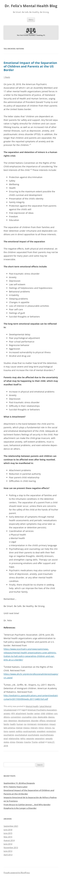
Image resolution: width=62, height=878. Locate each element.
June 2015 (8, 833)
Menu (31, 19)
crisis (34, 717)
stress (12, 742)
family (6, 724)
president (41, 731)
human (20, 724)
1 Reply (7, 77)
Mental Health (32, 706)
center (37, 713)
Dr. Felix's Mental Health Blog (31, 6)
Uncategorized (10, 710)
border (30, 713)
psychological (21, 735)
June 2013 (8, 851)
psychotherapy (47, 735)
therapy (19, 742)
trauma (27, 742)
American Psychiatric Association (42, 710)
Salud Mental (45, 706)
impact (52, 724)
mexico (26, 727)
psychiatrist (9, 735)
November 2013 (11, 847)
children (49, 713)
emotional (51, 720)
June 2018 (8, 829)
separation (40, 738)
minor (41, 727)
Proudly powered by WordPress (17, 872)
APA (13, 713)
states (6, 742)
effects (42, 720)
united (41, 742)
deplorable (42, 717)
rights (22, 738)
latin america (9, 727)
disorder (35, 720)
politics (19, 731)
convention (16, 717)
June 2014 (8, 844)
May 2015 (8, 836)
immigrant (32, 724)
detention (12, 720)
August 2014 (9, 840)
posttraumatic (29, 731)
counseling (26, 717)
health (13, 724)
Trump (35, 742)
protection (51, 731)
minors (48, 727)
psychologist (33, 735)
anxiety (7, 713)
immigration (42, 724)
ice (25, 724)
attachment (21, 713)
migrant (34, 727)
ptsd (6, 738)
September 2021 (11, 826)
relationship (14, 738)
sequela (48, 738)
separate (30, 738)
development (24, 720)
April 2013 (8, 854)
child (43, 713)
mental (19, 727)
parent (12, 731)
